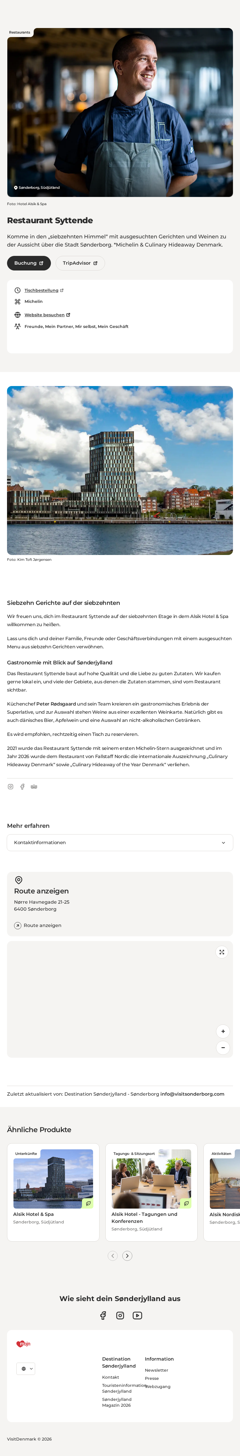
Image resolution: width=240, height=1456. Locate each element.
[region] (120, 999)
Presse (152, 1378)
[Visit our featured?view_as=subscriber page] (137, 1315)
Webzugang (158, 1386)
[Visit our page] (120, 1315)
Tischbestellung (42, 290)
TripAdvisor (77, 263)
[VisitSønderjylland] (34, 1343)
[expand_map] (221, 952)
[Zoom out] (223, 1048)
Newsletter (156, 1370)
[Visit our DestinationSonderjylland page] (103, 1315)
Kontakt (110, 1377)
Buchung (25, 263)
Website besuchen (45, 314)
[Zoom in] (223, 1031)
